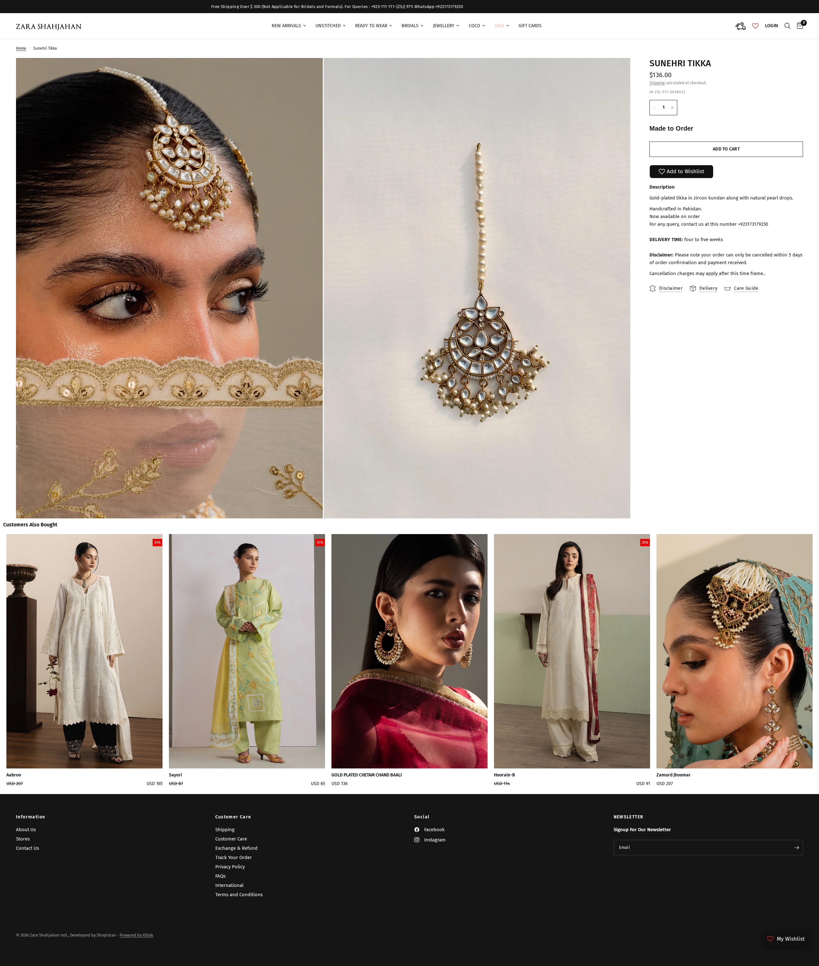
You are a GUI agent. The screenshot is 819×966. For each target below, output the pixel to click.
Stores (23, 839)
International (229, 885)
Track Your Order (233, 857)
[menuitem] (289, 26)
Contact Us (27, 848)
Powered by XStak (136, 935)
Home (21, 48)
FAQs (220, 876)
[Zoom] (309, 71)
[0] (798, 26)
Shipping (656, 83)
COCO (474, 25)
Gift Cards (530, 25)
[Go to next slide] (777, 662)
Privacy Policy (230, 867)
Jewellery (443, 25)
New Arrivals (286, 25)
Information (30, 817)
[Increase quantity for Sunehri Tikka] (672, 107)
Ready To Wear (371, 25)
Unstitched (328, 25)
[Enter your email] (796, 847)
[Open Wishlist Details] (755, 26)
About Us (26, 829)
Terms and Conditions (239, 894)
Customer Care (233, 817)
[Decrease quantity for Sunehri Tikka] (654, 107)
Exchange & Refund (236, 848)
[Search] (787, 26)
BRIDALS (410, 25)
